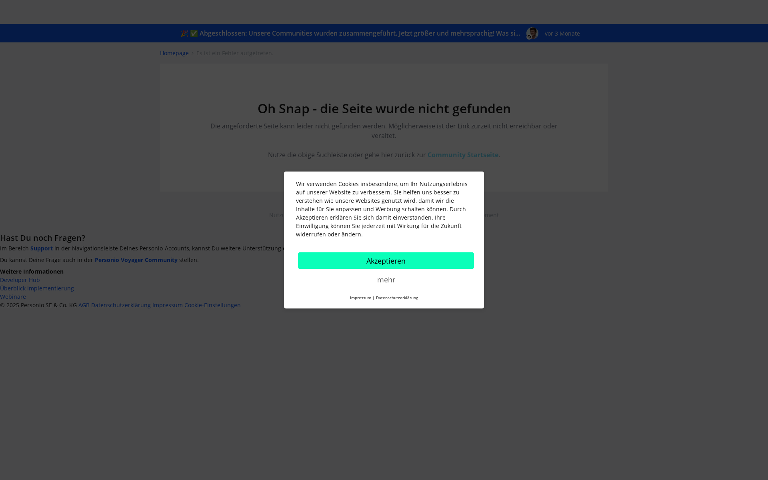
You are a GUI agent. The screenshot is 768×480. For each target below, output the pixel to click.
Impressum (360, 297)
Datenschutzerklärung (397, 297)
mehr (386, 279)
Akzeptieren (386, 261)
